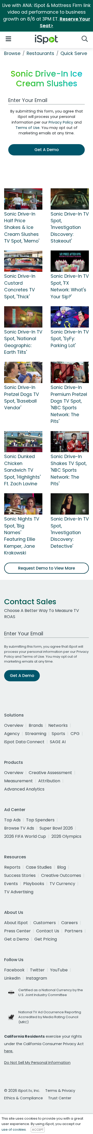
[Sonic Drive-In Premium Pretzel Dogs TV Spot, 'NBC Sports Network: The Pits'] (70, 372)
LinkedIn (12, 978)
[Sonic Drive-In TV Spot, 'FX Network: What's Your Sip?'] (70, 261)
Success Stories (20, 875)
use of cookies (14, 1129)
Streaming (35, 734)
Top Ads (12, 820)
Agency (12, 734)
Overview (13, 725)
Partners (73, 931)
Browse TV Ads (19, 828)
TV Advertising (18, 892)
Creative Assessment (50, 773)
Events (11, 884)
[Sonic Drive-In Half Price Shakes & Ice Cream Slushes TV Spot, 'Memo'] (23, 199)
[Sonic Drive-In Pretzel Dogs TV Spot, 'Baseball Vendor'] (23, 372)
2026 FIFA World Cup (25, 836)
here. (8, 1051)
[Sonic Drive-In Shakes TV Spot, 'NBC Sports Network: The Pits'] (70, 441)
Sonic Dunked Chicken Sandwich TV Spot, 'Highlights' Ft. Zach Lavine (22, 470)
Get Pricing (45, 939)
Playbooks (33, 884)
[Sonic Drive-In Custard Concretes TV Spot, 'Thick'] (23, 261)
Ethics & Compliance (23, 1098)
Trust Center (59, 1098)
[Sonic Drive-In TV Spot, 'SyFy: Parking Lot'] (70, 316)
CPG (75, 734)
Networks (58, 725)
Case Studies (39, 867)
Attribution (49, 781)
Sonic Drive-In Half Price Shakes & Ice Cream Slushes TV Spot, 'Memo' (21, 227)
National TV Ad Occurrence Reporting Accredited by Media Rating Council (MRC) (49, 1017)
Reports (12, 867)
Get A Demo (46, 150)
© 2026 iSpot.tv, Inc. (22, 1090)
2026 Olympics (66, 836)
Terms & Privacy (60, 1090)
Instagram (36, 978)
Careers (69, 923)
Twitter (37, 970)
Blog (61, 867)
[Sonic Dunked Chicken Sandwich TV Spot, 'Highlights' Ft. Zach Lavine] (23, 441)
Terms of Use (28, 127)
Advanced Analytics (24, 789)
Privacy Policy (61, 122)
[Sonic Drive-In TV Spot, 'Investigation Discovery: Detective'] (70, 504)
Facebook (14, 970)
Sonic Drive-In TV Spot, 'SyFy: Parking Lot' (70, 339)
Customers (44, 923)
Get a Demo (16, 939)
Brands (36, 725)
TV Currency (62, 884)
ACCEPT (37, 1130)
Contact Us (47, 931)
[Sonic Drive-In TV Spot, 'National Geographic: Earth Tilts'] (23, 316)
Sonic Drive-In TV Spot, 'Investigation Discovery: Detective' (70, 532)
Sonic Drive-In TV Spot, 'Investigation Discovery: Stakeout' (70, 227)
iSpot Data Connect (24, 742)
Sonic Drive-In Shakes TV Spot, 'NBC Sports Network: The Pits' (69, 470)
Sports (58, 734)
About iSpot (16, 923)
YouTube (59, 970)
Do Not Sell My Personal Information (37, 1062)
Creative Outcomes (61, 875)
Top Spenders (40, 820)
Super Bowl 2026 (56, 828)
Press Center (17, 931)
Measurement (18, 781)
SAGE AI (58, 742)
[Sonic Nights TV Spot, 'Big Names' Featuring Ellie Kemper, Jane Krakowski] (23, 504)
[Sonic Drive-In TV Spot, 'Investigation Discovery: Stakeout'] (70, 199)
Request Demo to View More (46, 568)
